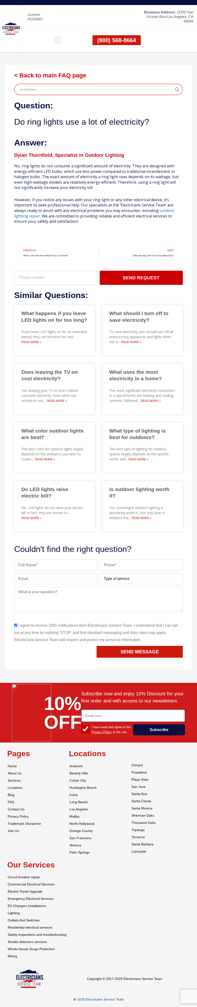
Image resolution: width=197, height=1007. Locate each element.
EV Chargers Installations (27, 906)
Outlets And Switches (24, 920)
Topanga (138, 830)
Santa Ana (139, 794)
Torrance (138, 837)
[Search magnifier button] (177, 89)
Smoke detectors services (27, 942)
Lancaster (139, 851)
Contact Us (16, 809)
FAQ (11, 802)
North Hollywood (81, 824)
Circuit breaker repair (24, 877)
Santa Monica (141, 808)
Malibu (74, 816)
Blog (11, 795)
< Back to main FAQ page (50, 75)
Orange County (81, 831)
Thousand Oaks (143, 823)
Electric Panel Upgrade (25, 891)
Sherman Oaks (142, 815)
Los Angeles (78, 809)
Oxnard (137, 765)
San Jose (138, 787)
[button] (57, 40)
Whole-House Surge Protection (31, 949)
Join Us (13, 831)
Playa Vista (139, 779)
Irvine (73, 795)
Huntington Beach (83, 788)
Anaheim (76, 766)
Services (14, 780)
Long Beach (78, 802)
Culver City (77, 780)
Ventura (75, 845)
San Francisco (80, 838)
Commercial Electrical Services (31, 884)
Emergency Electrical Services (31, 899)
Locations (15, 788)
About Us (15, 773)
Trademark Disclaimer (24, 824)
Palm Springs (79, 852)
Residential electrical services (30, 927)
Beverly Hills (78, 773)
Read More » (31, 342)
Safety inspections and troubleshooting (37, 935)
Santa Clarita (141, 801)
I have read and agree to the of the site (111, 729)
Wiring (12, 956)
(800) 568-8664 (116, 40)
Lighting (14, 913)
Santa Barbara (142, 844)
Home (12, 766)
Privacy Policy (102, 732)
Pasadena (139, 772)
